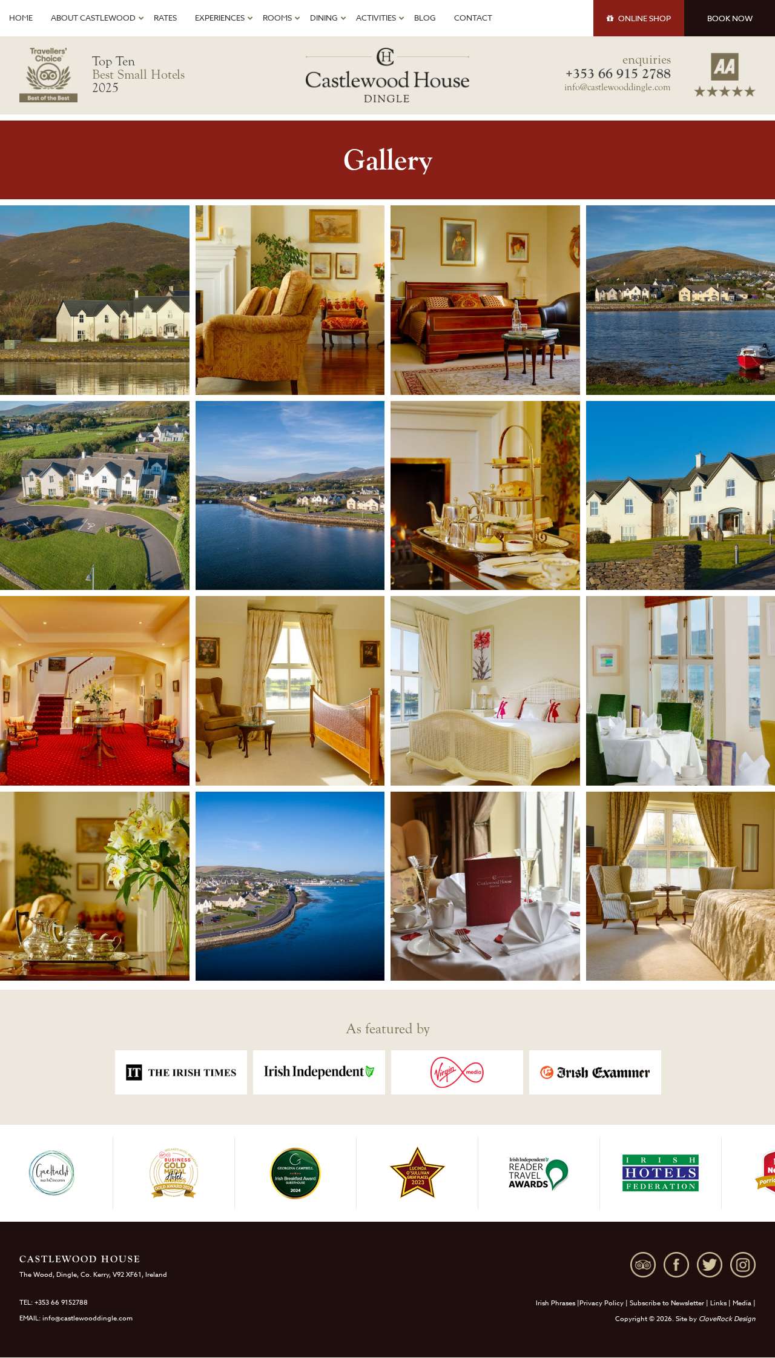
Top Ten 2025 (138, 74)
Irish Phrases (555, 1303)
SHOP (644, 18)
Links (718, 1303)
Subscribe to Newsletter (667, 1303)
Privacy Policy (601, 1303)
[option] (181, 1072)
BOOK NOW (730, 18)
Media (742, 1303)
